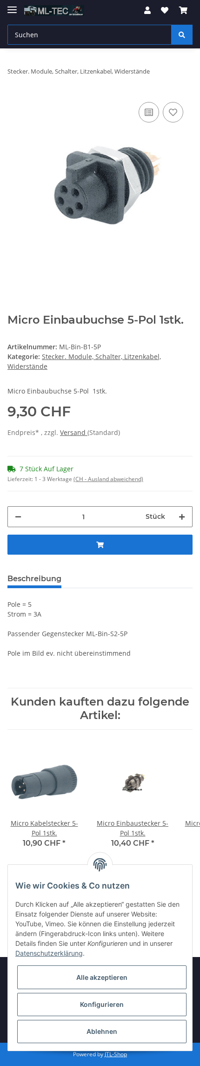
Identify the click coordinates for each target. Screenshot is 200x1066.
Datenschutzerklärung (49, 953)
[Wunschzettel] (164, 10)
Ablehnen (102, 1031)
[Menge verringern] (18, 517)
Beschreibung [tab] (34, 578)
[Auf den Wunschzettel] (173, 112)
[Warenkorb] (183, 10)
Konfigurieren (102, 1004)
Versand (73, 432)
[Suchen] (182, 35)
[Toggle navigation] (12, 6)
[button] (147, 10)
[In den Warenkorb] (100, 545)
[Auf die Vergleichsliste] (149, 112)
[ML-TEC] (54, 10)
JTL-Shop (116, 1054)
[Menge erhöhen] (182, 517)
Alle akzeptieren (101, 977)
